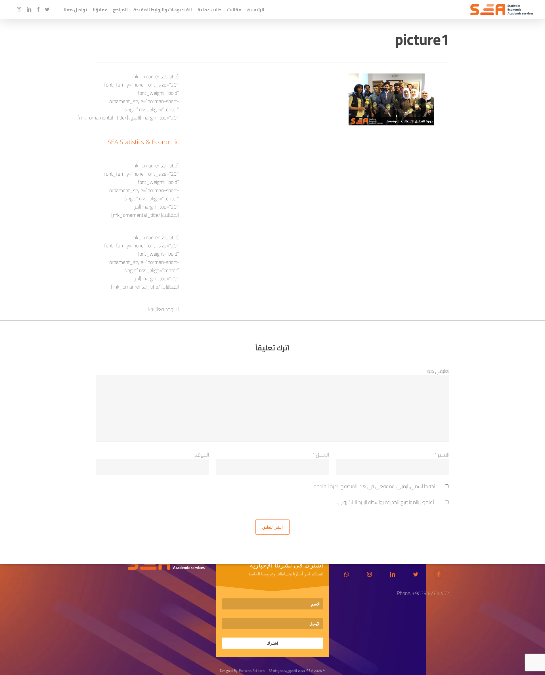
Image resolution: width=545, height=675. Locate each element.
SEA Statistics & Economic (143, 141)
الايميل (321, 454)
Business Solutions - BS (255, 670)
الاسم (442, 454)
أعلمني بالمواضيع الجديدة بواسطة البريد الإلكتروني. (385, 502)
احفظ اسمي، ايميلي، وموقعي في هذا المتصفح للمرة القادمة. (374, 486)
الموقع (201, 454)
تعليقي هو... (437, 371)
